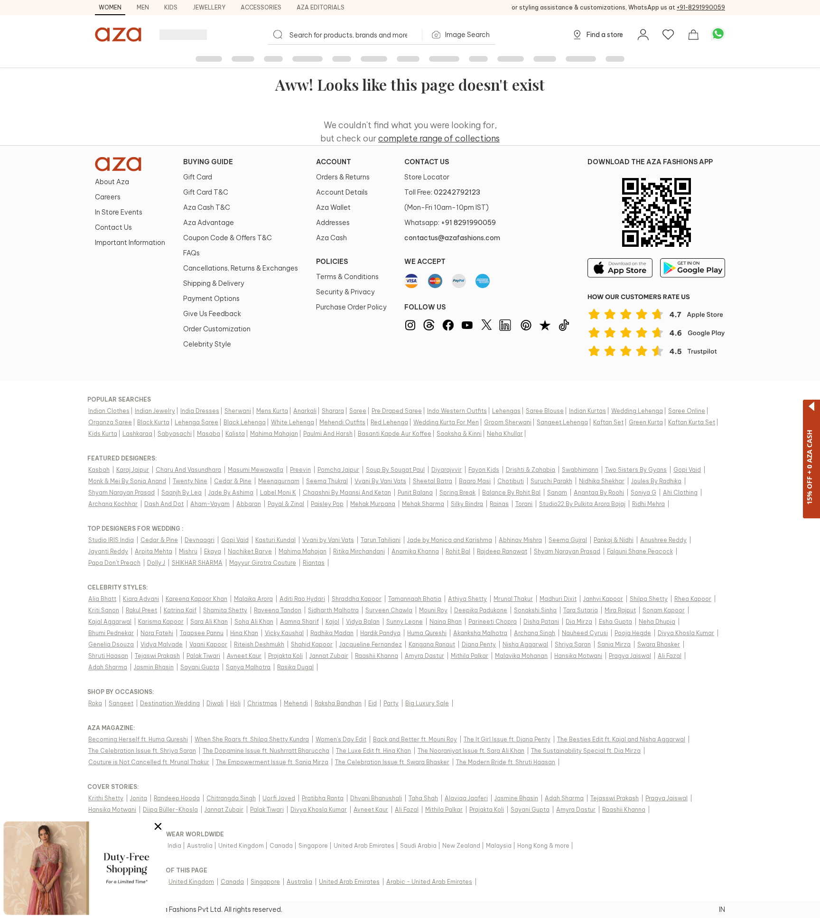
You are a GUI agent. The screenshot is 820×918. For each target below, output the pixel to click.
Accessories (261, 7)
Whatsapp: (450, 222)
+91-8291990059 (701, 7)
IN (722, 909)
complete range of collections (439, 138)
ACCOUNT (333, 162)
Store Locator (426, 177)
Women (110, 7)
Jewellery (209, 7)
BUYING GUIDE (208, 162)
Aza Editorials (321, 7)
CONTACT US (426, 162)
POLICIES (332, 261)
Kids (170, 7)
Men (143, 7)
